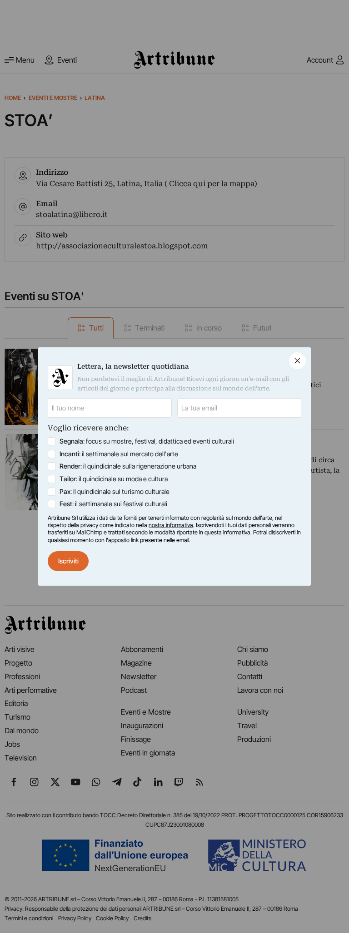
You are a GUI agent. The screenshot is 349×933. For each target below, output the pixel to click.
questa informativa (227, 532)
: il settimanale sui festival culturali (113, 504)
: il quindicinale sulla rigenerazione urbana (128, 466)
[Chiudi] (297, 360)
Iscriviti (68, 561)
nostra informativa (171, 525)
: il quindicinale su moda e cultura (114, 479)
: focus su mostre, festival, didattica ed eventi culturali (147, 441)
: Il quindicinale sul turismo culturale (115, 491)
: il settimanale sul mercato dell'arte (119, 454)
